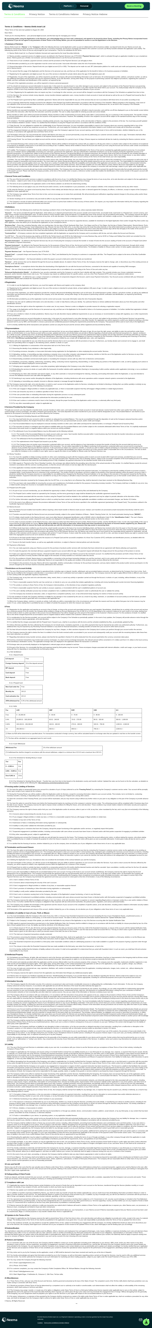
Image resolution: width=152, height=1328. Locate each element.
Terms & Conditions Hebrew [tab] (64, 14)
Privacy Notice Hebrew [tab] (95, 14)
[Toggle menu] (72, 6)
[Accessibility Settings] (146, 1322)
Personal (84, 6)
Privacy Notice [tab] (37, 14)
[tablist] (76, 15)
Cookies (40, 1323)
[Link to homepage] (16, 6)
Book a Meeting (134, 6)
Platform (68, 6)
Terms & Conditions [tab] (14, 14)
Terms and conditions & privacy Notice (56, 1323)
